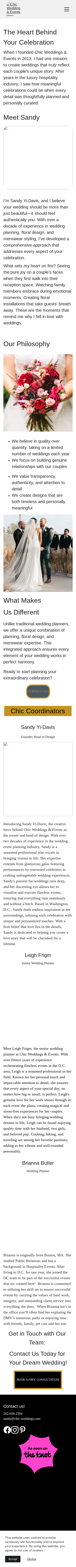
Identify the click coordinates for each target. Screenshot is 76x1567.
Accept (12, 1559)
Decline (31, 1559)
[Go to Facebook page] (7, 1430)
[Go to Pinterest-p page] (22, 1430)
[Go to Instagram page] (15, 1430)
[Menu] (66, 9)
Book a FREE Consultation (38, 1379)
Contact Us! (38, 691)
